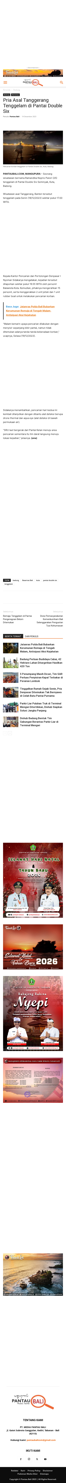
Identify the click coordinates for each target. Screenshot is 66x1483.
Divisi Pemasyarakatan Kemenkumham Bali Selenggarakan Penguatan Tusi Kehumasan (50, 621)
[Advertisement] (33, 33)
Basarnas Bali (27, 580)
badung (16, 580)
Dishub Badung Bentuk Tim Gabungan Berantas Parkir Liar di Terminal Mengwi (39, 722)
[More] (42, 123)
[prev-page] (5, 733)
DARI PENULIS (31, 636)
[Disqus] (33, 778)
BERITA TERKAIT (13, 636)
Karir (23, 1470)
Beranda (6, 90)
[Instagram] (29, 1459)
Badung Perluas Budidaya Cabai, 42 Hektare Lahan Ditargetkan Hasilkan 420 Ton (41, 663)
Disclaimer (48, 1470)
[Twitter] (37, 1459)
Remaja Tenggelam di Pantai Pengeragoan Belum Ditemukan (17, 619)
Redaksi (14, 1470)
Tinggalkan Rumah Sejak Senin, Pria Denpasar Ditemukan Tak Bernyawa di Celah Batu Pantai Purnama (41, 692)
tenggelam (8, 584)
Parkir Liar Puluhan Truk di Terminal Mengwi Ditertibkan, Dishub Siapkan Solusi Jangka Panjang (41, 707)
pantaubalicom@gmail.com (41, 1440)
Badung (16, 90)
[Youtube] (45, 1459)
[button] (5, 82)
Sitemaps (44, 1474)
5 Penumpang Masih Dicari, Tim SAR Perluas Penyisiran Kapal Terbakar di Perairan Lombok (41, 677)
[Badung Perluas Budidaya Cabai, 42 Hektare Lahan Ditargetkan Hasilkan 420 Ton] (10, 662)
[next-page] (10, 733)
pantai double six (50, 580)
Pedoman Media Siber (27, 1474)
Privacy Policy (34, 1470)
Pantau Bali (14, 116)
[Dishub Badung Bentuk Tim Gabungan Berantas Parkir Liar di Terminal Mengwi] (10, 722)
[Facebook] (21, 1459)
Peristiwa (15, 95)
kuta (38, 580)
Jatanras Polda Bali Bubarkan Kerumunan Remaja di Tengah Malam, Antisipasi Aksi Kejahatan (39, 648)
